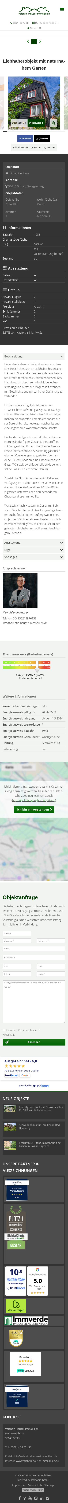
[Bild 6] (26, 131)
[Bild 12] (51, 131)
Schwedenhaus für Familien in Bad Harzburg (39, 1126)
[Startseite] (34, 10)
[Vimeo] (35, 1498)
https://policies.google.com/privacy (33, 800)
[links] (28, 41)
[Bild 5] (21, 131)
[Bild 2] (9, 131)
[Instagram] (47, 1498)
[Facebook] (20, 1498)
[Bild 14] (59, 131)
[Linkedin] (41, 1498)
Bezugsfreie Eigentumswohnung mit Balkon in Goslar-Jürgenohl (40, 1144)
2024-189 (11, 204)
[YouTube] (30, 1498)
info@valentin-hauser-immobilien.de (25, 623)
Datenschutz (35, 1485)
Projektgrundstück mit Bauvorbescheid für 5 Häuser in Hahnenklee (41, 1108)
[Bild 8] (34, 131)
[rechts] (40, 41)
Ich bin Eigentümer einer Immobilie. (23, 1029)
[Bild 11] (46, 131)
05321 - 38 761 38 (20, 23)
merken (37, 147)
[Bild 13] (55, 131)
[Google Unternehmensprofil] (25, 1498)
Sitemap (49, 1485)
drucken (51, 147)
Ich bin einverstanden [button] (33, 809)
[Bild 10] (42, 131)
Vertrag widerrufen (32, 1489)
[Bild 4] (17, 131)
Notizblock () (21, 147)
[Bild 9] (38, 131)
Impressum (18, 1485)
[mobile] (62, 9)
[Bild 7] (30, 131)
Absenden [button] (34, 1042)
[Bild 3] (13, 131)
